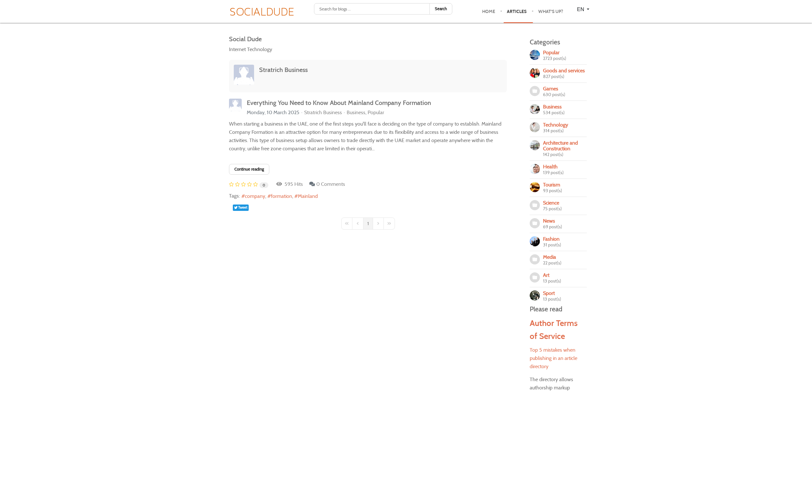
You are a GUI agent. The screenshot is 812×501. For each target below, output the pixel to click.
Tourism (551, 185)
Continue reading (249, 169)
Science (551, 203)
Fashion (551, 239)
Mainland (308, 196)
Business (356, 112)
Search (441, 8)
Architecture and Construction (560, 146)
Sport (549, 293)
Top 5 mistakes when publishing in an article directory (553, 358)
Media (549, 257)
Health (550, 167)
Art (546, 275)
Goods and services (564, 71)
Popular (376, 112)
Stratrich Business (283, 70)
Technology (555, 125)
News (549, 221)
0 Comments (330, 184)
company (255, 196)
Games (550, 89)
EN (581, 9)
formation (281, 196)
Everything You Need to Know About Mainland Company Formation (339, 103)
